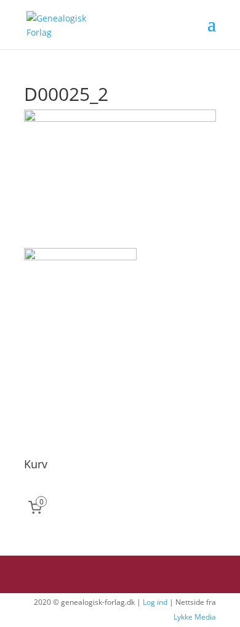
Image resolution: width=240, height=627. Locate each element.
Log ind (155, 602)
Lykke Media (195, 617)
